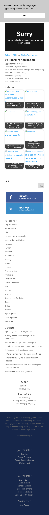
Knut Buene (24, 505)
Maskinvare (9, 255)
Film (6, 232)
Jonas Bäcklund (24, 486)
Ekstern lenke (10, 228)
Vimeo (34, 55)
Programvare (10, 279)
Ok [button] (24, 15)
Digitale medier (11, 224)
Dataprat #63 (10, 55)
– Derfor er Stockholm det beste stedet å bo (23, 354)
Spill (6, 286)
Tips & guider (10, 313)
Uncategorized (11, 317)
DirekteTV (25, 55)
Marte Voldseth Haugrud (24, 495)
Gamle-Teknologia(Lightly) (15, 236)
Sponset (8, 290)
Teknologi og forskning (14, 298)
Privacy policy (24, 389)
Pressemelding (11, 271)
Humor (8, 248)
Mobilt (7, 263)
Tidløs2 (8, 309)
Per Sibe (24, 454)
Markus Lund (24, 463)
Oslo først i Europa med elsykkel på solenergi (23, 346)
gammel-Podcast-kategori (15, 240)
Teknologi (9, 294)
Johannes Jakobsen (24, 492)
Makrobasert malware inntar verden (19, 350)
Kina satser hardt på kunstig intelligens (20, 342)
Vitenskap (9, 321)
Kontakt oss (24, 386)
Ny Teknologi (24, 397)
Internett (8, 251)
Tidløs (7, 306)
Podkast (8, 267)
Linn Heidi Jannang (24, 489)
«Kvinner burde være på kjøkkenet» (19, 371)
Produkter (9, 275)
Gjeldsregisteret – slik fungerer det (19, 331)
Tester (7, 302)
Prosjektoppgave (12, 282)
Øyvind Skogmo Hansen (24, 460)
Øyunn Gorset (24, 480)
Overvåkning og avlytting (25, 403)
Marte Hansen (24, 483)
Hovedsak (9, 244)
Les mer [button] (29, 8)
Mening (8, 259)
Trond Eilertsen (24, 457)
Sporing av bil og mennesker (24, 400)
